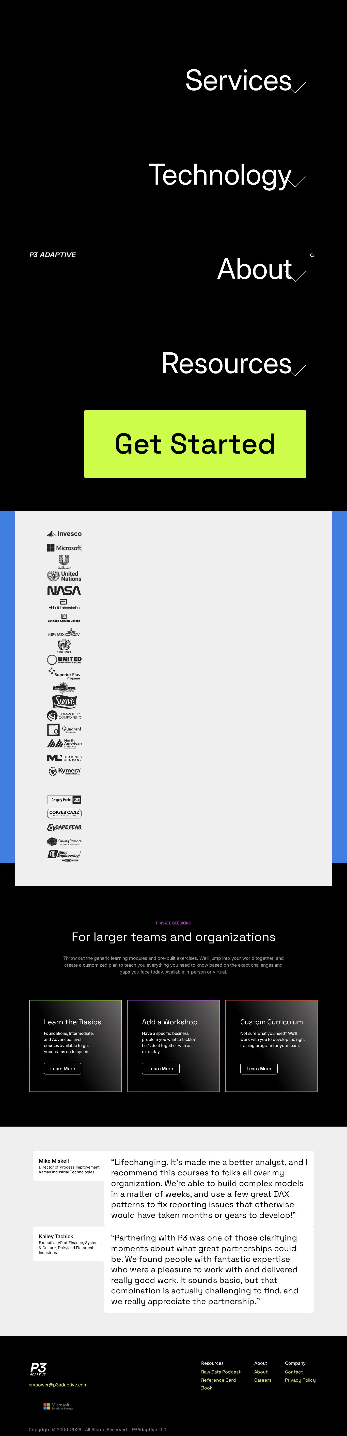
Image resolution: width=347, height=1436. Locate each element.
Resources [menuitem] (226, 363)
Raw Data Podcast (221, 1372)
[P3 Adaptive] (53, 255)
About (261, 1372)
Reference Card (218, 1380)
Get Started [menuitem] (195, 443)
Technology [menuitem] (220, 174)
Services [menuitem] (238, 80)
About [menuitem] (254, 268)
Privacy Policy (300, 1380)
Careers (262, 1380)
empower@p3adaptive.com (58, 1384)
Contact (294, 1372)
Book (206, 1388)
